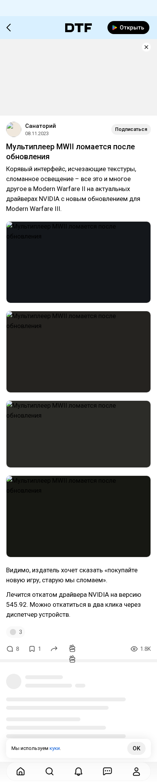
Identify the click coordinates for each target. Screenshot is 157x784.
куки (55, 748)
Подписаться (131, 129)
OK (136, 748)
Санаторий (40, 125)
